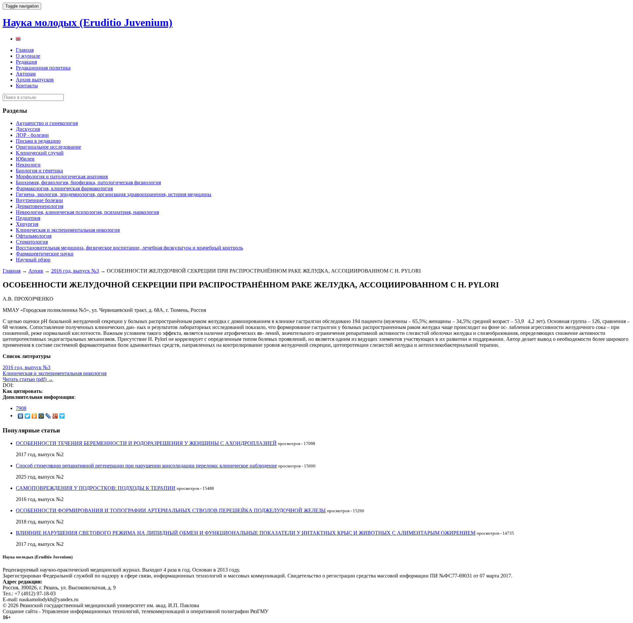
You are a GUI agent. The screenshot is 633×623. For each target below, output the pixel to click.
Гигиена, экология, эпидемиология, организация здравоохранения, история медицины (113, 194)
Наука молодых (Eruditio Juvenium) (87, 22)
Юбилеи (25, 159)
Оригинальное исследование (48, 147)
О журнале (28, 56)
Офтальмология (33, 236)
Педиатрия (28, 218)
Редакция (26, 62)
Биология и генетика (39, 170)
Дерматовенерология (39, 206)
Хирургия (27, 224)
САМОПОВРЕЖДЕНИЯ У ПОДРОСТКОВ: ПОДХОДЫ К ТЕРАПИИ (95, 488)
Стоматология (32, 242)
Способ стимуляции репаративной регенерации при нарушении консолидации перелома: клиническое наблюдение (146, 465)
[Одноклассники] (34, 416)
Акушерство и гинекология (47, 123)
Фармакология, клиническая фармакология (64, 188)
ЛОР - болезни (32, 135)
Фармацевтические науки (45, 253)
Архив (35, 271)
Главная (25, 50)
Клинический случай (40, 153)
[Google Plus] (55, 416)
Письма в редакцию (38, 141)
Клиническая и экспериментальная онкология (68, 230)
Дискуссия (28, 129)
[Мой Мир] (41, 416)
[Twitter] (27, 416)
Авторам (26, 73)
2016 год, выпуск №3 (75, 271)
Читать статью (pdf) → (28, 379)
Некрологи (28, 164)
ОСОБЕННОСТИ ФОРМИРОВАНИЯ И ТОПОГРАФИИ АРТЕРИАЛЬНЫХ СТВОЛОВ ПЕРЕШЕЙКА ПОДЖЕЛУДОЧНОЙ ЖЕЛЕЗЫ (171, 510)
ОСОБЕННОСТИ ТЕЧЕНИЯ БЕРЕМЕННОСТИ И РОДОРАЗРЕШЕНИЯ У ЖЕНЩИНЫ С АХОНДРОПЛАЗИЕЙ (146, 443)
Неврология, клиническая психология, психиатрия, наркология (87, 212)
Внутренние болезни (39, 200)
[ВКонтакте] (20, 416)
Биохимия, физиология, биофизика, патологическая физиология (88, 182)
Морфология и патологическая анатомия (62, 176)
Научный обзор (33, 259)
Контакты (27, 85)
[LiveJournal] (48, 416)
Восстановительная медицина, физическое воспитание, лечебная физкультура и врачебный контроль (129, 248)
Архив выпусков (35, 79)
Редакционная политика (43, 68)
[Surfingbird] (62, 416)
